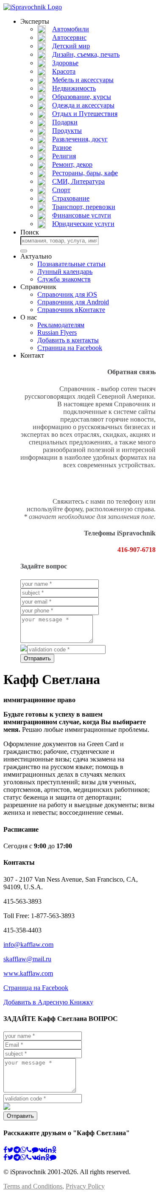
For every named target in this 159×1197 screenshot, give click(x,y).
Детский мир (71, 46)
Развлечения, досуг (80, 139)
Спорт (61, 189)
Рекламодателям (60, 324)
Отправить (37, 658)
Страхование (70, 198)
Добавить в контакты (68, 340)
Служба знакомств (64, 279)
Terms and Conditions (32, 1186)
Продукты (67, 130)
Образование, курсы (81, 96)
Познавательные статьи (71, 264)
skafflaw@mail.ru (27, 959)
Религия (64, 156)
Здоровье (65, 62)
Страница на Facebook (69, 347)
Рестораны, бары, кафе (85, 173)
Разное (62, 147)
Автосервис (69, 37)
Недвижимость (74, 88)
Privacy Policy (85, 1186)
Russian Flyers (57, 332)
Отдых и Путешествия (84, 113)
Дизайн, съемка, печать (86, 54)
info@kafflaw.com (28, 944)
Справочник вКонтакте (71, 309)
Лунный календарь (64, 271)
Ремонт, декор (72, 164)
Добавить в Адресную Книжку (48, 1002)
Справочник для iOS (67, 294)
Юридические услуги (83, 223)
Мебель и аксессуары (83, 79)
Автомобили (70, 29)
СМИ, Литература (78, 181)
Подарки (65, 122)
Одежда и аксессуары (83, 105)
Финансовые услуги (81, 215)
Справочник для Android (73, 302)
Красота (63, 71)
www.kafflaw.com (28, 973)
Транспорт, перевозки (83, 206)
